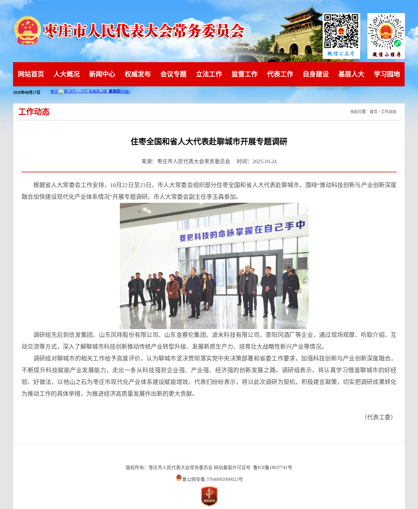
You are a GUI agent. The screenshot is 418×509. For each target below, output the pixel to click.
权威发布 (138, 74)
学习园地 (387, 74)
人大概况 (67, 74)
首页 (374, 112)
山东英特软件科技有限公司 (209, 455)
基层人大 (351, 74)
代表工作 (280, 74)
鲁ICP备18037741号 (272, 467)
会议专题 (173, 74)
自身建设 (316, 74)
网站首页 (31, 74)
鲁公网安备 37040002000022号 (212, 479)
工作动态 (388, 112)
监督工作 (245, 74)
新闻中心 (102, 74)
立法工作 (209, 74)
